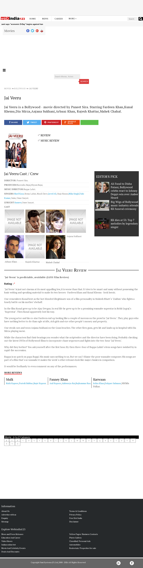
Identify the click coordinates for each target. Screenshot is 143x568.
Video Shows (6, 541)
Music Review (49, 140)
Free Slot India (75, 518)
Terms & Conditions (78, 511)
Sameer (18, 202)
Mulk (9, 379)
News (45, 18)
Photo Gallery (75, 537)
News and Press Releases (12, 534)
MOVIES (7, 88)
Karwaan (99, 379)
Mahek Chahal (53, 262)
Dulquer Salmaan (113, 383)
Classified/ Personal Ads (79, 541)
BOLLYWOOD (20, 88)
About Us (5, 511)
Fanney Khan (59, 379)
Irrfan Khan (98, 383)
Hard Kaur (19, 193)
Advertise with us (8, 514)
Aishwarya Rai (68, 383)
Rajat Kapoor (40, 383)
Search (84, 81)
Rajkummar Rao (83, 383)
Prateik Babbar (26, 383)
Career (59, 18)
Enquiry (4, 518)
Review (45, 135)
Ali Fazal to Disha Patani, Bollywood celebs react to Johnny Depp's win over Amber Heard (124, 190)
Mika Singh (74, 193)
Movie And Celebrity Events (13, 548)
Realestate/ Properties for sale (82, 548)
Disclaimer (73, 521)
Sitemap (5, 521)
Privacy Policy (75, 514)
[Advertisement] (71, 7)
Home (32, 18)
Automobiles (74, 544)
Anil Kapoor (55, 383)
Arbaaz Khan (11, 261)
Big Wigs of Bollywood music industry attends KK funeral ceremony (124, 205)
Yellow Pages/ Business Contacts (83, 534)
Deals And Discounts (10, 551)
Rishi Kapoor (12, 383)
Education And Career (10, 537)
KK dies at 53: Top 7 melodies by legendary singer (124, 223)
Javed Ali (52, 193)
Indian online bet (8, 544)
